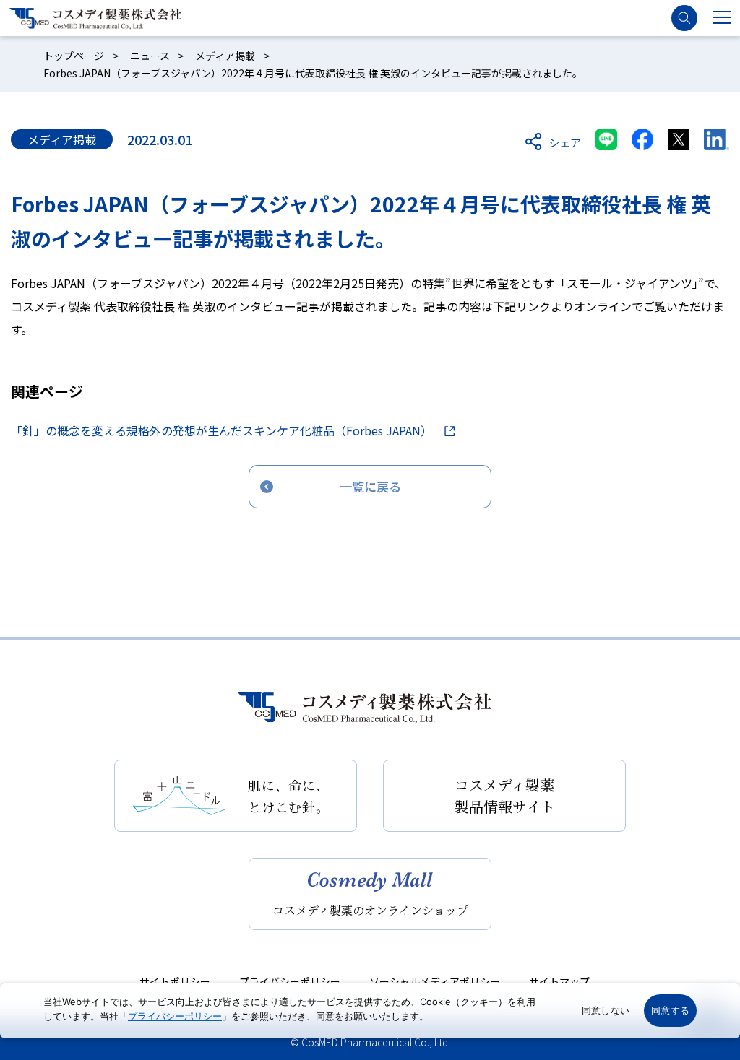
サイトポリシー (174, 981)
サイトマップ (559, 981)
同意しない (605, 1010)
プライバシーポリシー (289, 981)
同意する (670, 1010)
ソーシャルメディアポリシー (434, 981)
